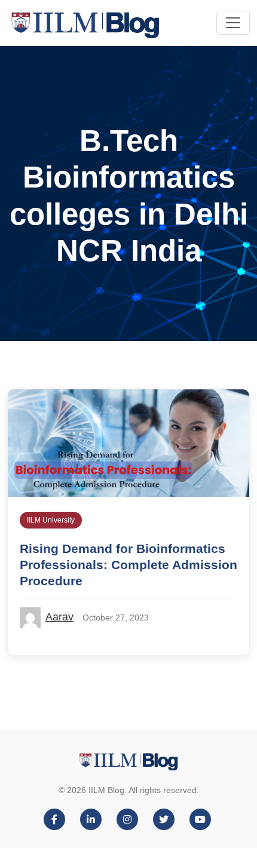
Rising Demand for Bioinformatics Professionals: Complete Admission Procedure (128, 565)
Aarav (59, 617)
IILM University (51, 520)
